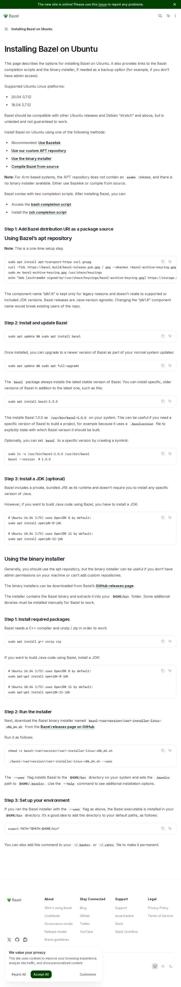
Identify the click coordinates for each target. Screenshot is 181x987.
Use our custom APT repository (38, 150)
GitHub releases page (115, 586)
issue (102, 4)
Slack (119, 924)
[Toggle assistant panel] (168, 16)
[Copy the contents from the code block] (163, 261)
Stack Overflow (126, 931)
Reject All (19, 974)
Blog (83, 908)
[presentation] (90, 269)
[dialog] (53, 964)
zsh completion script (47, 212)
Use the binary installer (31, 158)
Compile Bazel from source (35, 166)
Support (121, 908)
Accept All (41, 974)
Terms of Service (160, 916)
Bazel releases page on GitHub (67, 727)
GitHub (85, 916)
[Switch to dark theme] (171, 966)
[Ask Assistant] (170, 261)
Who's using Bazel (58, 908)
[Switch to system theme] (155, 966)
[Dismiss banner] (174, 4)
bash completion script (51, 204)
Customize (88, 974)
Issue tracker (124, 916)
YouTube (86, 931)
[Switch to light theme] (163, 966)
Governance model (59, 924)
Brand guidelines (57, 939)
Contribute (52, 916)
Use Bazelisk (49, 142)
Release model (55, 931)
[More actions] (175, 16)
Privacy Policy (158, 908)
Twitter (85, 924)
